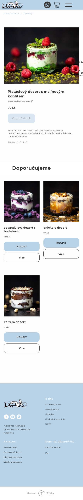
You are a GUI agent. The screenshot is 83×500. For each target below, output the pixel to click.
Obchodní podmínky (55, 419)
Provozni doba (52, 409)
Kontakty (49, 414)
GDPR (48, 424)
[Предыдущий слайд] (9, 55)
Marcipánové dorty (13, 457)
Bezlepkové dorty (12, 452)
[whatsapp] (19, 416)
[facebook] (6, 416)
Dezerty (28, 13)
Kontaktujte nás (53, 404)
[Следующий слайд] (74, 55)
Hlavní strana (11, 13)
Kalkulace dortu (53, 447)
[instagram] (12, 416)
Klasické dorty (10, 447)
